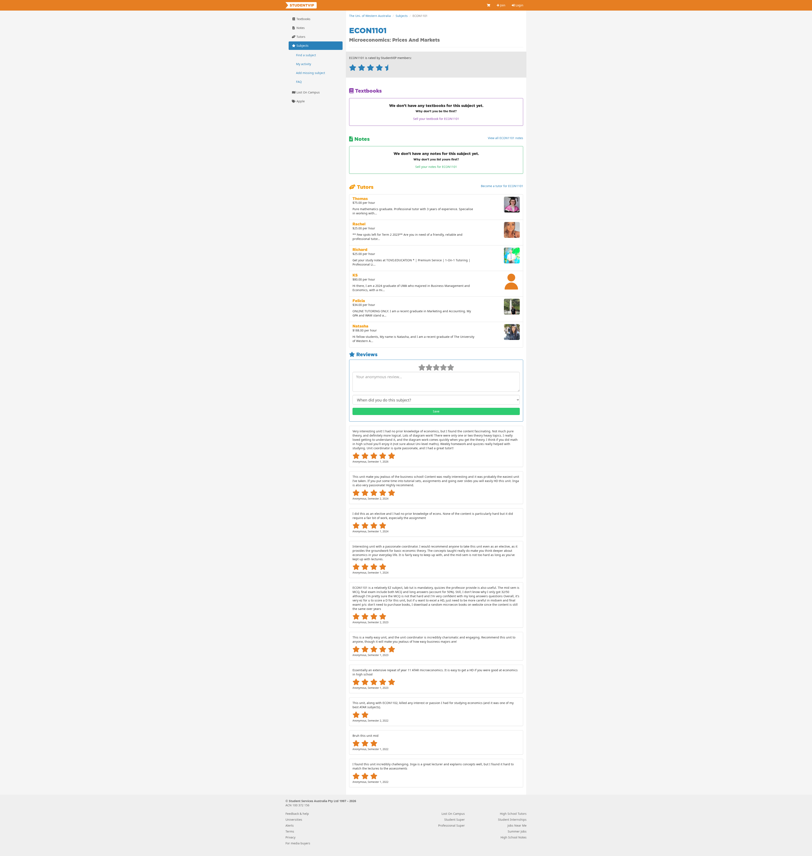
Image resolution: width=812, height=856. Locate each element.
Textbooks (303, 19)
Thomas (360, 198)
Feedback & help (297, 814)
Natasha (360, 326)
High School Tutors (513, 814)
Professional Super (451, 825)
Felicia (359, 300)
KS (355, 275)
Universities (293, 820)
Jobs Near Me (517, 825)
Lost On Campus (308, 92)
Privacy (290, 837)
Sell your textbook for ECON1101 (436, 119)
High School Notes (514, 837)
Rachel (359, 224)
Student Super (454, 820)
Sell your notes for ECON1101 (436, 167)
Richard (360, 249)
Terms (289, 831)
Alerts (289, 825)
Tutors (300, 37)
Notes (300, 28)
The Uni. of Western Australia (370, 16)
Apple (300, 101)
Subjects (402, 16)
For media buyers (297, 843)
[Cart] (489, 5)
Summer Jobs (517, 831)
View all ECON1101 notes (505, 138)
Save (436, 411)
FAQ (299, 82)
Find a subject (306, 55)
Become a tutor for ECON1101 (502, 186)
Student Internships (512, 820)
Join (502, 5)
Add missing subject (310, 73)
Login (519, 5)
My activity (303, 64)
